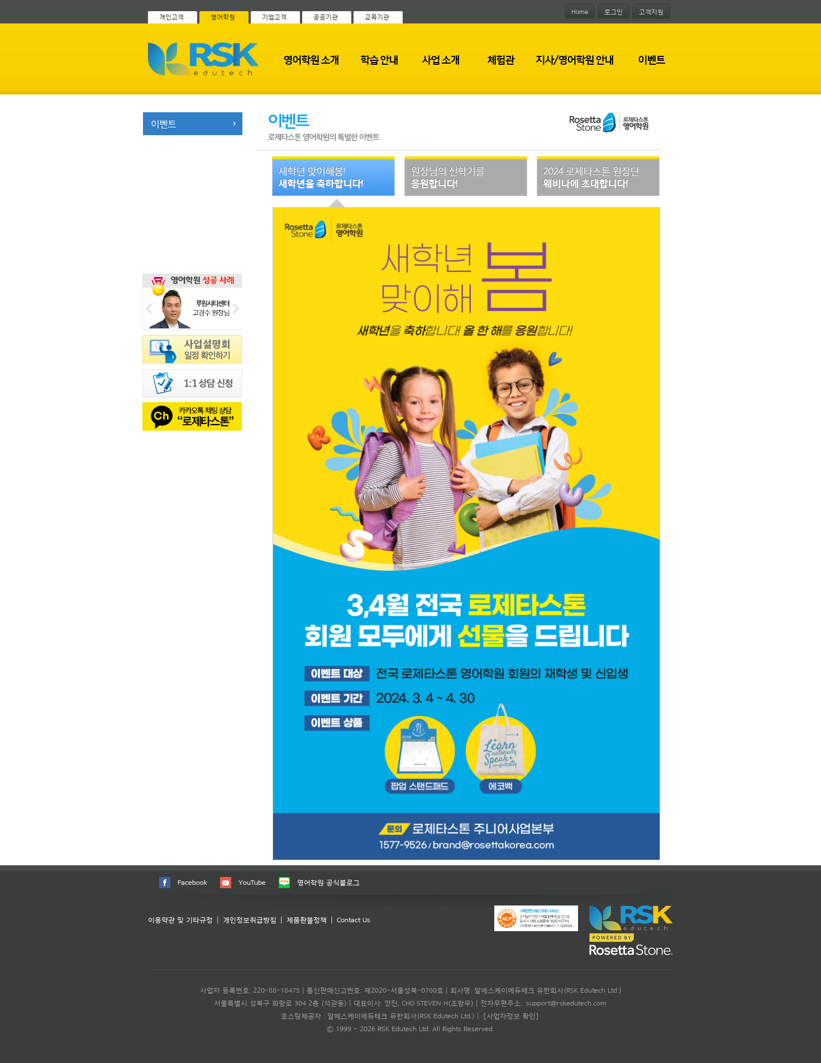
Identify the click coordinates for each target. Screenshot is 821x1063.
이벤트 (651, 59)
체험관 (500, 59)
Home (579, 12)
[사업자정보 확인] (511, 1016)
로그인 (613, 12)
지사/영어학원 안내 (574, 59)
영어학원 (223, 17)
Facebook (192, 882)
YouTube (252, 882)
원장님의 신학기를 (447, 177)
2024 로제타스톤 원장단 (591, 177)
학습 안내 (379, 59)
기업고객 (274, 17)
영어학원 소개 (310, 59)
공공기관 (325, 17)
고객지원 (651, 12)
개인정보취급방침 (249, 920)
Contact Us (353, 920)
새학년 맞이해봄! (320, 177)
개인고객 (171, 17)
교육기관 (377, 17)
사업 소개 (440, 59)
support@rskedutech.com (566, 1003)
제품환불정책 (307, 920)
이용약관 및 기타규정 (180, 920)
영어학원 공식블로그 (328, 882)
